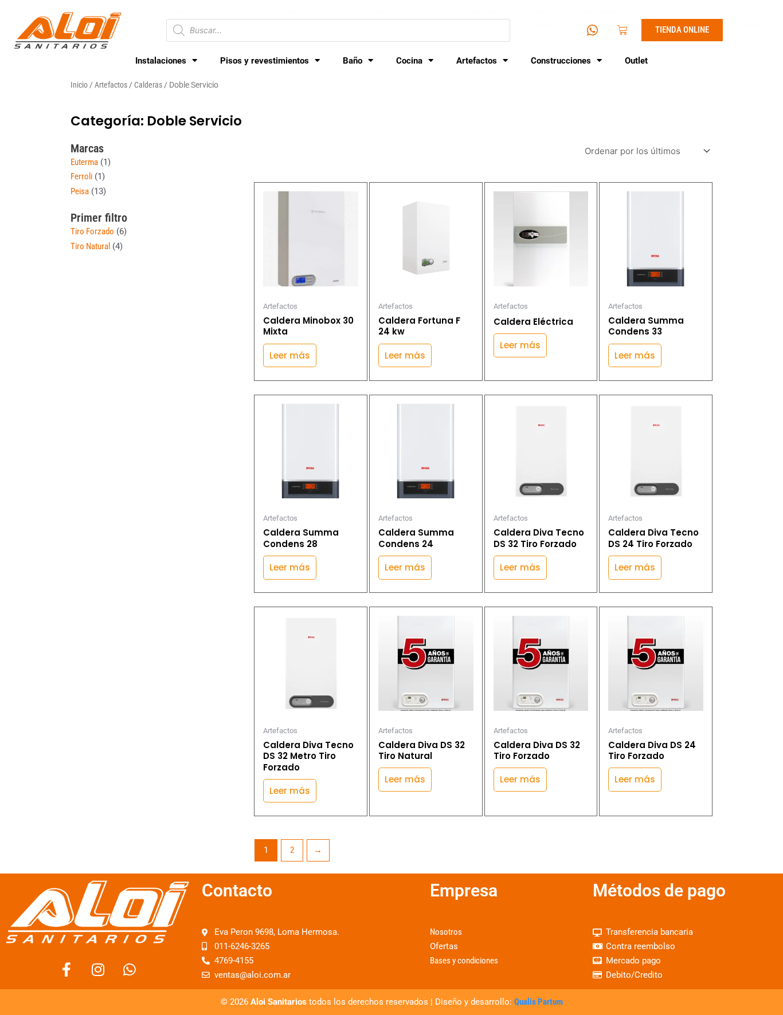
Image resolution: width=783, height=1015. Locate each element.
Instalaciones (160, 61)
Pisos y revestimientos (264, 61)
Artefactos (476, 61)
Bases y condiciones (464, 960)
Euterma (84, 162)
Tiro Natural (90, 246)
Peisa (80, 191)
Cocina (409, 61)
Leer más (289, 355)
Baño (352, 61)
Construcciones (561, 61)
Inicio (79, 84)
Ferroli (81, 176)
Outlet (636, 61)
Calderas (148, 84)
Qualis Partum (538, 1002)
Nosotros (446, 932)
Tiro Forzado (92, 231)
